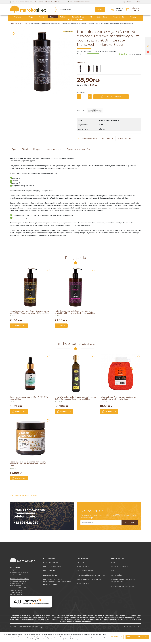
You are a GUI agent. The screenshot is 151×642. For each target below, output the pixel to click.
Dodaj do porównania (124, 138)
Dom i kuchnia (78, 17)
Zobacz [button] (62, 325)
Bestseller (68, 31)
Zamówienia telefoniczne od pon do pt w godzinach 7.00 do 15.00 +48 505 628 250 (37, 2)
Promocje (18, 17)
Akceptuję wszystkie (137, 637)
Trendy (133, 17)
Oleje (30, 17)
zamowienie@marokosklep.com (80, 2)
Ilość (81, 92)
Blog (70, 20)
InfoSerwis (125, 627)
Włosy (63, 17)
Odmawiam (116, 637)
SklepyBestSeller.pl (135, 627)
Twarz (41, 17)
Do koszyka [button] (20, 325)
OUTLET (80, 20)
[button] (14, 149)
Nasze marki (118, 17)
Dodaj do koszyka (113, 96)
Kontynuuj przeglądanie (25, 495)
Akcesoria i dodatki (98, 17)
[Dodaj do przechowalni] (13, 33)
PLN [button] (137, 2)
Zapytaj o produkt (107, 138)
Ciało (52, 17)
